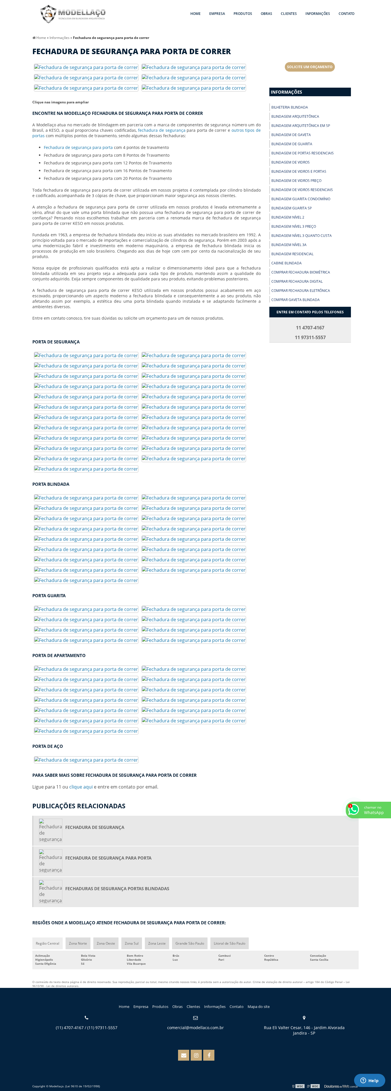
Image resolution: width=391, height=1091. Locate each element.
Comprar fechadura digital (297, 281)
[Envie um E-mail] (183, 1055)
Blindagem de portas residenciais (302, 153)
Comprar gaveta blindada (295, 299)
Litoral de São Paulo (229, 943)
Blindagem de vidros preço (296, 180)
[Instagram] (196, 1055)
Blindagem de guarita (291, 143)
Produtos (243, 13)
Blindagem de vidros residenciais (302, 189)
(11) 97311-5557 (102, 1027)
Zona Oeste (106, 943)
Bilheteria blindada (289, 107)
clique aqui (81, 787)
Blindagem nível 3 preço (293, 226)
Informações (317, 13)
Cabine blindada (286, 263)
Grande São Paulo (189, 943)
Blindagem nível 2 (287, 217)
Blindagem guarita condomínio (300, 198)
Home (195, 13)
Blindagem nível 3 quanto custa (301, 235)
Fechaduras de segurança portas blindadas (117, 888)
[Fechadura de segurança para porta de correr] (86, 67)
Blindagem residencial (292, 253)
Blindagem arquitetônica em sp (300, 125)
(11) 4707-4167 (70, 1027)
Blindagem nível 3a (289, 244)
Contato (346, 13)
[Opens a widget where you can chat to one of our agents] (369, 1081)
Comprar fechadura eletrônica (300, 290)
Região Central (47, 943)
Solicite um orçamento (310, 66)
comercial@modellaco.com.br (195, 1027)
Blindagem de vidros (290, 162)
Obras (266, 13)
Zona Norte (78, 943)
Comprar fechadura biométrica (300, 272)
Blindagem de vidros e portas (298, 171)
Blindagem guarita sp (291, 208)
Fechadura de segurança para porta (78, 147)
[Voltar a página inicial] (73, 14)
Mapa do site (259, 1006)
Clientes (289, 13)
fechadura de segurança (161, 130)
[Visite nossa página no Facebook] (208, 1055)
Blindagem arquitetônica (295, 116)
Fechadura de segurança (94, 827)
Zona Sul (132, 943)
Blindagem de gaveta (291, 134)
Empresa (217, 13)
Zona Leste (157, 943)
